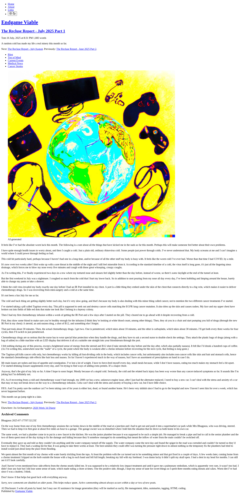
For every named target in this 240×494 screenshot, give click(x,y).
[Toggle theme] (12, 13)
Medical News (15, 63)
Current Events (15, 60)
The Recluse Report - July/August (25, 49)
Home (11, 4)
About (11, 7)
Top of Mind (14, 57)
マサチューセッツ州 (60, 408)
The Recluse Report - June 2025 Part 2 (76, 49)
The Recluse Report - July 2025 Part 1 (33, 31)
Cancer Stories (15, 66)
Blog (10, 54)
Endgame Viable (19, 22)
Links (11, 9)
